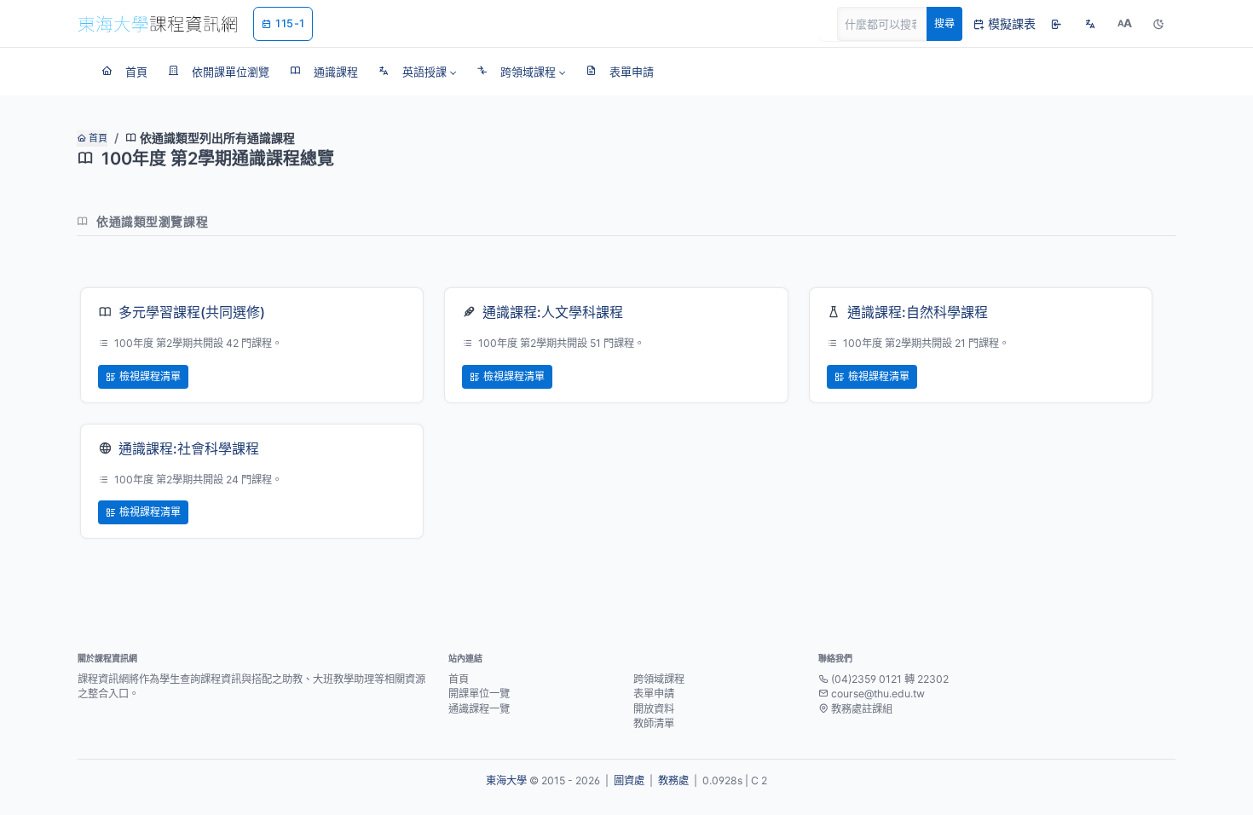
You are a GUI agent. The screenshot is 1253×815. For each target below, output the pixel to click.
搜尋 (944, 23)
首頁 (96, 138)
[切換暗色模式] (1158, 24)
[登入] (1056, 24)
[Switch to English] (1090, 24)
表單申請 (653, 693)
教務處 (673, 780)
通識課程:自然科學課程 (917, 312)
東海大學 (506, 780)
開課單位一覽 (479, 693)
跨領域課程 (658, 679)
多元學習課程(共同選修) (191, 312)
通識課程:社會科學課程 (188, 448)
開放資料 (653, 708)
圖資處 (629, 780)
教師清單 (653, 723)
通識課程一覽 (479, 708)
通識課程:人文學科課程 (552, 312)
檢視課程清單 (150, 376)
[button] (417, 72)
